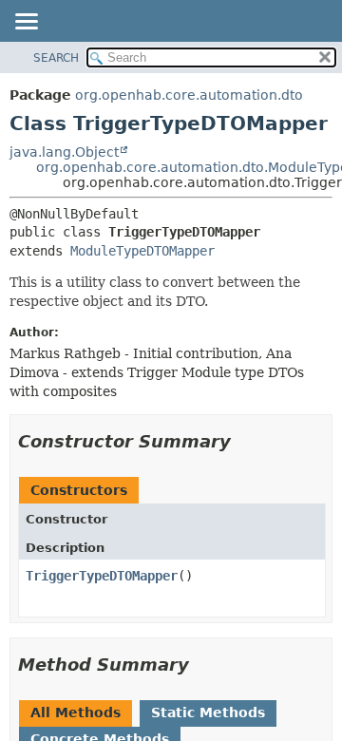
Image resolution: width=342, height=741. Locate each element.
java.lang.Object (64, 152)
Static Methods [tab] (208, 712)
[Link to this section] (244, 441)
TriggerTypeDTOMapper (102, 575)
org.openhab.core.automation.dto (189, 95)
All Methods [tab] (75, 712)
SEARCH (56, 58)
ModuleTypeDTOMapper (142, 250)
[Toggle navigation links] (26, 23)
